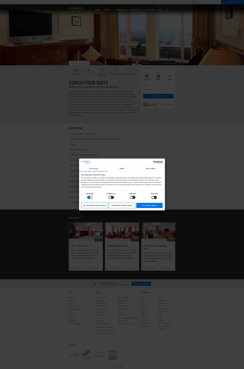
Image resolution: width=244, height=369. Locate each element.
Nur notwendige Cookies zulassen (94, 205)
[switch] (111, 197)
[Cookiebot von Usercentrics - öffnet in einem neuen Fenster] (154, 162)
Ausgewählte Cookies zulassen (122, 205)
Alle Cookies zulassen (149, 205)
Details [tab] (122, 168)
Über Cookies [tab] (150, 168)
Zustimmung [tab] (93, 168)
